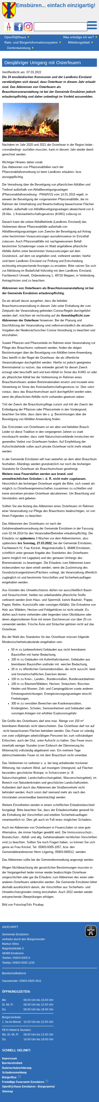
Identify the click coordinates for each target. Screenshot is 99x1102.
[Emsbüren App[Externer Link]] (9, 27)
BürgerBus (9, 1077)
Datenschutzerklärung (16, 1068)
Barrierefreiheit (12, 1063)
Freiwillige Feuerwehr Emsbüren (23, 1082)
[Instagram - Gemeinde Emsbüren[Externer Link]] (28, 27)
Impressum (9, 1058)
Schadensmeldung (14, 1072)
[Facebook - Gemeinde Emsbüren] (18, 27)
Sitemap (7, 1091)
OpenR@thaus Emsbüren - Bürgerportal (28, 1086)
